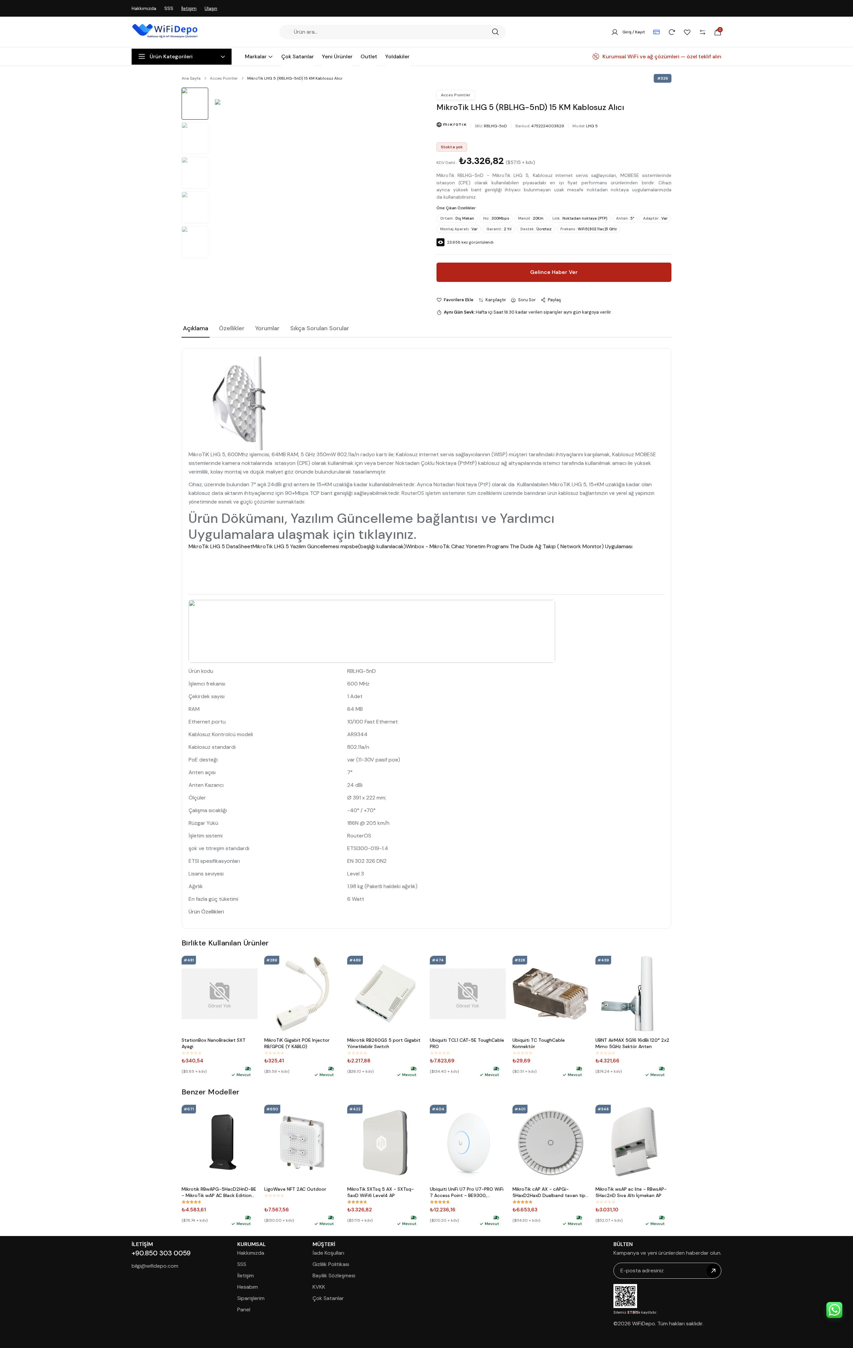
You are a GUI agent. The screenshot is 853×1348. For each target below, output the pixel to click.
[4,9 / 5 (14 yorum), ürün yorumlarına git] (522, 1202)
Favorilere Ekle (458, 300)
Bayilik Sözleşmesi (334, 1275)
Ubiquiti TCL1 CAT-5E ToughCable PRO (467, 1043)
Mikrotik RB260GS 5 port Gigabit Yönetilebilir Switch (384, 1043)
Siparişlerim (251, 1298)
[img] (248, 1069)
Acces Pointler (224, 78)
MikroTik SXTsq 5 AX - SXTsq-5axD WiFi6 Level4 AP (380, 1192)
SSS (168, 8)
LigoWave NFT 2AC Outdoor (295, 1189)
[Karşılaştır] (702, 32)
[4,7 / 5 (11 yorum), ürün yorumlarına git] (192, 1202)
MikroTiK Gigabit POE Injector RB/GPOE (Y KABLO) (297, 1043)
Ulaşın (211, 8)
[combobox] (390, 32)
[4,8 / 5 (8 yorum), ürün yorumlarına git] (357, 1202)
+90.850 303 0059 (161, 1253)
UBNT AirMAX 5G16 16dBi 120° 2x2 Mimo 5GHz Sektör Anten (632, 1043)
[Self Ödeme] (656, 32)
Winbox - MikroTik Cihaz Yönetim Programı (458, 546)
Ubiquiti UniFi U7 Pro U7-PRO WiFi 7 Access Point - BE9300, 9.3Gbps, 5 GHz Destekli (466, 1192)
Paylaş (554, 300)
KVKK (319, 1286)
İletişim (189, 8)
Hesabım (247, 1286)
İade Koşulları (328, 1252)
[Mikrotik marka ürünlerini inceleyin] (451, 124)
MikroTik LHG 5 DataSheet (221, 546)
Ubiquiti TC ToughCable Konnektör (538, 1043)
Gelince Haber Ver (554, 272)
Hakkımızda (144, 8)
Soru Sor (527, 300)
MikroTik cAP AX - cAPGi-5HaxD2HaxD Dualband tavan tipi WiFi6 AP (549, 1192)
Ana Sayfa (191, 78)
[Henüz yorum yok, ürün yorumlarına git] (192, 1053)
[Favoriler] (687, 32)
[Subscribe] (713, 1270)
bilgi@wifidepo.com (155, 1265)
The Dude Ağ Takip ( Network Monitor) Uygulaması (571, 546)
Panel (243, 1309)
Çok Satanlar (328, 1298)
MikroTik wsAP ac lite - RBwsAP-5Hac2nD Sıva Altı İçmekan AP (631, 1192)
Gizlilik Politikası (331, 1264)
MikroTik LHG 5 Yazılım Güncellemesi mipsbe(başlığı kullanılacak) (329, 546)
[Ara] (495, 32)
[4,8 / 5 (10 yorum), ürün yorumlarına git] (440, 1202)
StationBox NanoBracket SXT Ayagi (214, 1043)
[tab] (196, 329)
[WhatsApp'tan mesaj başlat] (834, 1310)
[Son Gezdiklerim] (671, 32)
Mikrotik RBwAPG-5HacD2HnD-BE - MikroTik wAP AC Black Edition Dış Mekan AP (219, 1192)
